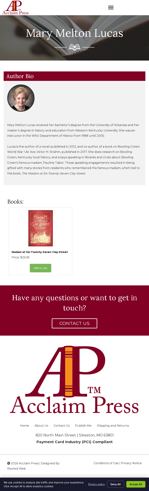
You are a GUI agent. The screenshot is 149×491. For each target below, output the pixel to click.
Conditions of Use (106, 463)
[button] (74, 323)
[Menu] (111, 8)
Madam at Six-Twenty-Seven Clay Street (40, 252)
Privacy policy (96, 484)
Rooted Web (16, 468)
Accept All (136, 484)
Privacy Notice (131, 463)
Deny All (115, 484)
